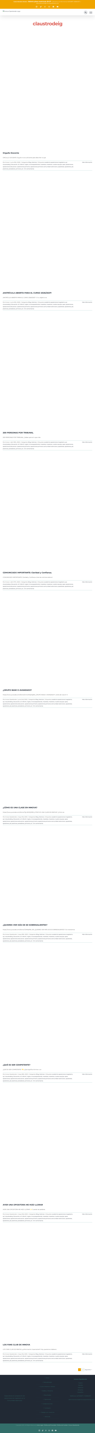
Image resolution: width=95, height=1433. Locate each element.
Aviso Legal (40, 1425)
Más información (87, 162)
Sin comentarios (29, 169)
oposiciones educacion (10, 166)
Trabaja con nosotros (47, 1412)
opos (63, 164)
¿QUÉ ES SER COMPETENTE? (16, 1065)
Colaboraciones (48, 1404)
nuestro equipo (57, 164)
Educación (14, 164)
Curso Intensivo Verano (20, 1)
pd (72, 166)
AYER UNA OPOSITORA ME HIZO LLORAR (23, 1205)
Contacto (48, 1408)
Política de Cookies (62, 1425)
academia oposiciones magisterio (54, 162)
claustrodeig (6, 164)
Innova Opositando (73, 1425)
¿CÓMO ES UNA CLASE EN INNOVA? (20, 807)
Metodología (47, 1382)
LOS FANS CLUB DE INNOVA (16, 1345)
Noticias (34, 162)
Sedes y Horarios (47, 1391)
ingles (26, 164)
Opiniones (47, 1399)
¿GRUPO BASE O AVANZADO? (17, 690)
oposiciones (69, 164)
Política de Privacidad (50, 1425)
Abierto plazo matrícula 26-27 (39, 1)
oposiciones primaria (23, 166)
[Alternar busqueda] (85, 12)
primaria (18, 169)
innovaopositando (34, 164)
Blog (29, 162)
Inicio (47, 1378)
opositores (68, 166)
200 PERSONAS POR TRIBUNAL (18, 433)
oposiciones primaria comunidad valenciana (44, 166)
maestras (43, 164)
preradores (12, 169)
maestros (49, 164)
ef (18, 164)
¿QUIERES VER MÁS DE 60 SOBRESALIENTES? (25, 925)
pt (22, 169)
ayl (66, 162)
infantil (22, 164)
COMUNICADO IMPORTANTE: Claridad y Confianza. (27, 573)
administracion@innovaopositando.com (47, 3)
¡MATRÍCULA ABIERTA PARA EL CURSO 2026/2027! (27, 293)
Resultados (47, 1395)
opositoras (61, 166)
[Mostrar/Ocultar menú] (91, 12)
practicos (5, 169)
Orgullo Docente (11, 153)
